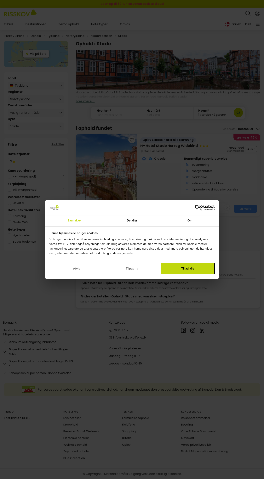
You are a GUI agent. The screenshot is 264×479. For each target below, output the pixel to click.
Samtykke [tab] (74, 220)
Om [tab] (189, 220)
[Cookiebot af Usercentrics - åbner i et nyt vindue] (198, 208)
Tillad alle (187, 268)
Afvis (76, 268)
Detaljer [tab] (132, 220)
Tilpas (130, 268)
